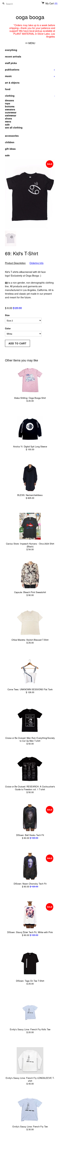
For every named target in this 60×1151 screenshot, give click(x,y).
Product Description (15, 263)
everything (11, 50)
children (9, 142)
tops (7, 103)
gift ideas (10, 148)
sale (7, 124)
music (30, 76)
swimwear (10, 115)
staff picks (11, 63)
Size (7, 315)
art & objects (12, 82)
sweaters (10, 109)
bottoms (9, 106)
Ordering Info (37, 263)
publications (30, 69)
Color (8, 328)
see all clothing (13, 127)
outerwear (10, 112)
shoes (8, 118)
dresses (9, 100)
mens (8, 121)
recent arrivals (13, 56)
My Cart (52, 3)
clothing (30, 95)
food (7, 89)
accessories (12, 135)
